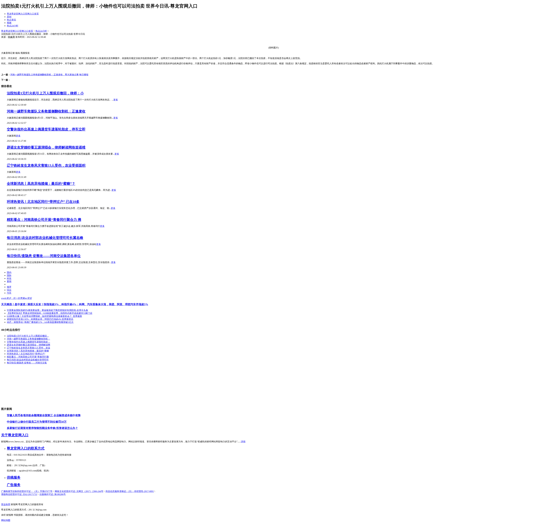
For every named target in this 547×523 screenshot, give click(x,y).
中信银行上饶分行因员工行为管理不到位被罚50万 (37, 421)
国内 (9, 272)
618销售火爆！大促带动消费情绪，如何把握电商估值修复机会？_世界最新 (44, 316)
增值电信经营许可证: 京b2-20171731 (19, 494)
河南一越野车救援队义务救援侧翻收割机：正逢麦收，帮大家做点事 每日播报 (49, 74)
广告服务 (14, 485)
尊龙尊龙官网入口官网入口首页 (23, 14)
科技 (9, 278)
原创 (9, 17)
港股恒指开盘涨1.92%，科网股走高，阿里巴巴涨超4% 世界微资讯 (40, 319)
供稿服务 (14, 477)
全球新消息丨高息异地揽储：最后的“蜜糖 (28, 351)
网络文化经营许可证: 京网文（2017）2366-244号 (79, 491)
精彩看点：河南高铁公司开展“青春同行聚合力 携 (44, 219)
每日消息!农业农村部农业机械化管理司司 (28, 360)
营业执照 (5, 504)
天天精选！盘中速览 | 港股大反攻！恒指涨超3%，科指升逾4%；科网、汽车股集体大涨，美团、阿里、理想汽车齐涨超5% (74, 304)
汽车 (9, 293)
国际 (9, 275)
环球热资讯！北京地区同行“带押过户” (26, 354)
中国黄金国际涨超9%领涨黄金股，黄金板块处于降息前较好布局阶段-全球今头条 (47, 310)
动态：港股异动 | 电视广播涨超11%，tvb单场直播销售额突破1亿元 (40, 322)
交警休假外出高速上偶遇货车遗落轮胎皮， (28, 342)
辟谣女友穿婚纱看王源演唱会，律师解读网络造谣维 (46, 147)
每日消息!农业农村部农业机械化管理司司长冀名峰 (45, 238)
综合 (9, 290)
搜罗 (9, 287)
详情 (243, 441)
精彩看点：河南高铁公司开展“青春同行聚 (28, 357)
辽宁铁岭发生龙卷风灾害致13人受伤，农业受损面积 (46, 165)
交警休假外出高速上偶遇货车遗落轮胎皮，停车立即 (46, 129)
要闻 (9, 281)
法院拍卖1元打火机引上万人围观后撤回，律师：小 (45, 93)
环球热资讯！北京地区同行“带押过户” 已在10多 (43, 201)
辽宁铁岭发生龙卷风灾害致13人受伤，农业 (28, 348)
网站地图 (5, 520)
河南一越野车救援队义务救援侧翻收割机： (28, 339)
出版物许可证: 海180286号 (52, 494)
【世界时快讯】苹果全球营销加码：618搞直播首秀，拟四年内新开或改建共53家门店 (49, 313)
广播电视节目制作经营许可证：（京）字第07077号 (26, 491)
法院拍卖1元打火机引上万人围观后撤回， (28, 336)
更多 (115, 99)
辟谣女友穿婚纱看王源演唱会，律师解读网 (28, 345)
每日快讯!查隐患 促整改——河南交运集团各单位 (44, 256)
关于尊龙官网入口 (14, 435)
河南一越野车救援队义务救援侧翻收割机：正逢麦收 (46, 111)
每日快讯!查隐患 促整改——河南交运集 (27, 363)
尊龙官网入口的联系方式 (25, 448)
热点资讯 (11, 20)
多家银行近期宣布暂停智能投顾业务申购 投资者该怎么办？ (42, 428)
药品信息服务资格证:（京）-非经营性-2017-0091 (130, 491)
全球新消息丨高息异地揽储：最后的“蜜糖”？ (41, 183)
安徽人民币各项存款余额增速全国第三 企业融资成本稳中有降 (44, 415)
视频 (9, 23)
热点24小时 (12, 26)
